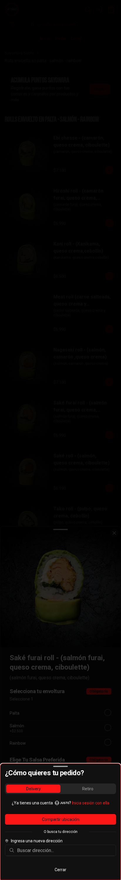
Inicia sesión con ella (90, 803)
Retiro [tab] (87, 788)
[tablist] (60, 788)
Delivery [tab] (33, 788)
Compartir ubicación (60, 819)
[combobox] (64, 850)
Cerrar (60, 869)
